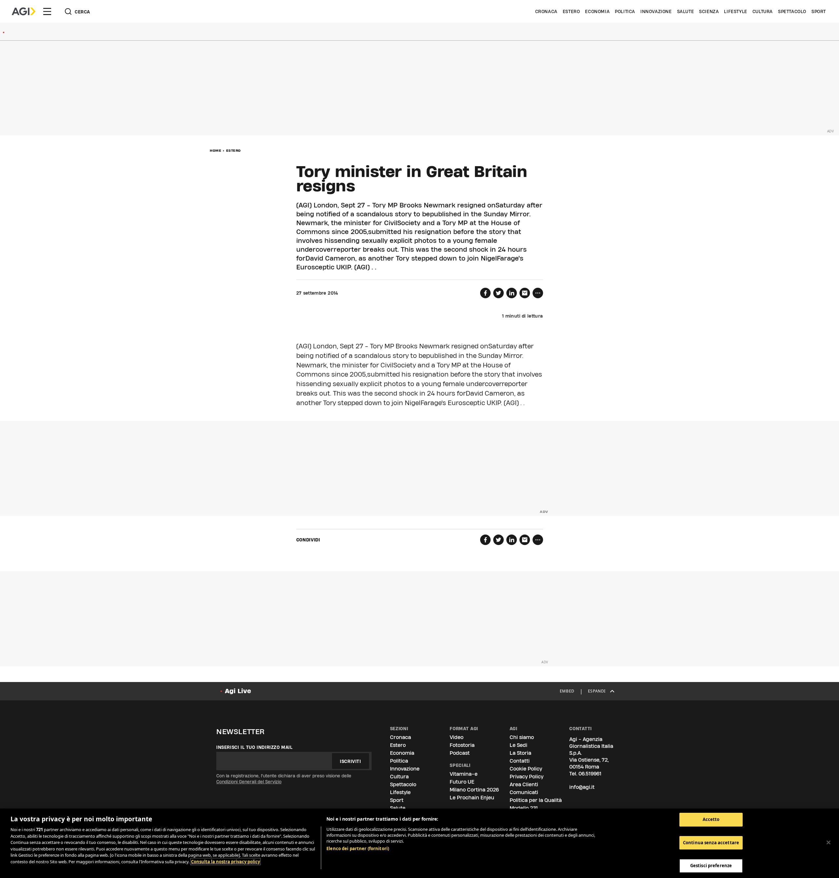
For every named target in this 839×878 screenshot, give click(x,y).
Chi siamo (522, 737)
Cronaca (546, 11)
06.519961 (589, 774)
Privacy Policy (526, 776)
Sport (818, 11)
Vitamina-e (464, 774)
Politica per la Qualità (536, 800)
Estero (571, 11)
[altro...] (538, 293)
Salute (685, 11)
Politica (625, 11)
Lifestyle (735, 11)
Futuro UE (462, 782)
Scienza (709, 11)
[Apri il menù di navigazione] (47, 11)
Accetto (711, 819)
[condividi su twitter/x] (498, 293)
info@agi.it (582, 787)
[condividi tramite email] (524, 293)
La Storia (520, 753)
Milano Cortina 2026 (474, 790)
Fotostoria (462, 745)
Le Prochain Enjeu (472, 797)
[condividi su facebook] (485, 293)
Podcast (460, 753)
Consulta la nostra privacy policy (225, 862)
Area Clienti (524, 784)
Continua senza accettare (711, 843)
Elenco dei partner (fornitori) (357, 848)
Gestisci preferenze (711, 865)
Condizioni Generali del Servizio (249, 781)
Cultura (762, 11)
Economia (597, 11)
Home (215, 150)
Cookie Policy (526, 769)
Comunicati (524, 792)
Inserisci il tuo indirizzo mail (254, 747)
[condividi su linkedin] (511, 293)
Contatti (520, 761)
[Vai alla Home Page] (23, 11)
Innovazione (656, 11)
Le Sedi (518, 745)
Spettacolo (792, 11)
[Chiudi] (828, 842)
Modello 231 (524, 808)
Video (456, 737)
